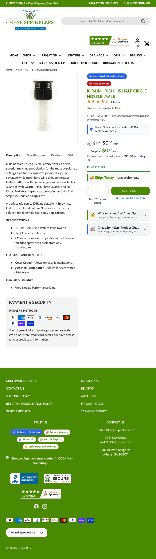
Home (9, 70)
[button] (147, 43)
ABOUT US (88, 396)
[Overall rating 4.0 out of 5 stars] (98, 102)
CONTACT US (15, 388)
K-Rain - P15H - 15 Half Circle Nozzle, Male (36, 70)
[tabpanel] (42, 226)
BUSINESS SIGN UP (137, 3)
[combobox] (105, 21)
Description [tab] (13, 155)
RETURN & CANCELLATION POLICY (29, 404)
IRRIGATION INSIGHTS (103, 3)
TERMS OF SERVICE (94, 411)
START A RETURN (18, 411)
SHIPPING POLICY (18, 396)
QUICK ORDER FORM (84, 63)
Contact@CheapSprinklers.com (115, 430)
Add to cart (130, 191)
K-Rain (91, 115)
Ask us (118, 108)
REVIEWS (87, 388)
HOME (14, 55)
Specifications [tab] (36, 155)
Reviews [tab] (56, 155)
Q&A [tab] (71, 155)
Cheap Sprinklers (22, 548)
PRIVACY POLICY (92, 404)
